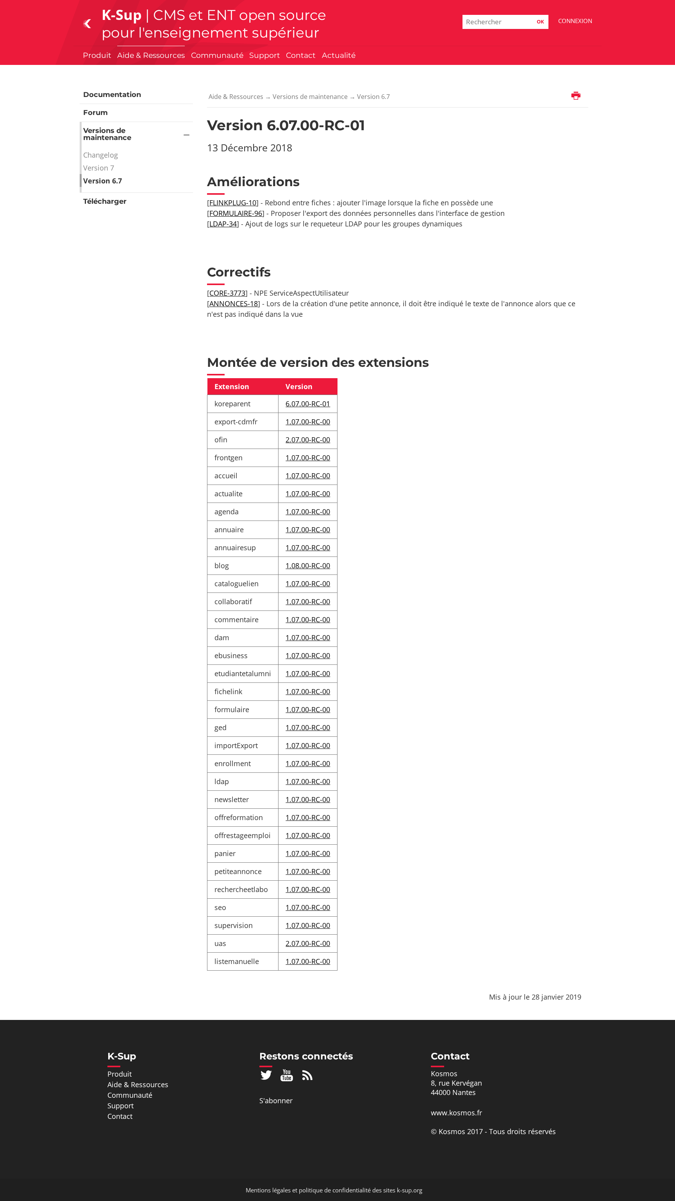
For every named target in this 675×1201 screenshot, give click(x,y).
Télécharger (105, 201)
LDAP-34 (223, 223)
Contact (301, 55)
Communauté (217, 55)
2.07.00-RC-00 (308, 439)
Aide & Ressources (151, 55)
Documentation (112, 94)
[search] (505, 22)
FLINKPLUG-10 (232, 202)
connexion (575, 21)
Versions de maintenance (107, 134)
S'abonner (276, 1100)
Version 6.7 (102, 180)
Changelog (100, 155)
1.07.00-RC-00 (308, 421)
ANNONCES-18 (233, 303)
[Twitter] (266, 1075)
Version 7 (98, 167)
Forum (95, 112)
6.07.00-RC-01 (308, 403)
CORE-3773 (227, 293)
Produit (97, 55)
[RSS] (307, 1075)
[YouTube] (287, 1075)
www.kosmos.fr (456, 1112)
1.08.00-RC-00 (308, 565)
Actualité (338, 55)
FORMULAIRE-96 (235, 213)
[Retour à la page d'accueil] (87, 23)
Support (264, 55)
